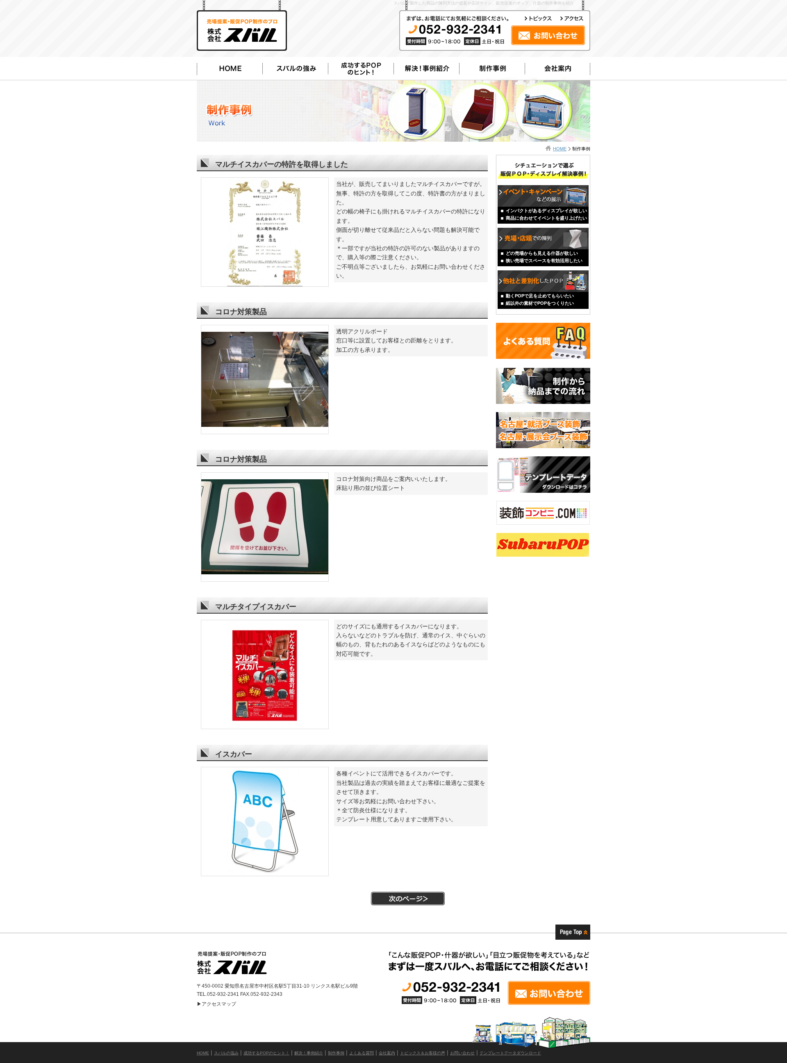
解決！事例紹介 (308, 1053)
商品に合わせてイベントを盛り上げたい (546, 217)
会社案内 (387, 1053)
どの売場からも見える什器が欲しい (542, 253)
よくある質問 (361, 1053)
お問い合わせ (462, 1053)
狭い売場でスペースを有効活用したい (544, 260)
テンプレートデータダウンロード (510, 1053)
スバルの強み (226, 1053)
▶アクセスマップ (216, 1004)
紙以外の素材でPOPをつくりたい (540, 303)
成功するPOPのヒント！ (266, 1053)
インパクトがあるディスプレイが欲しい (546, 210)
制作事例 (336, 1053)
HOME (559, 148)
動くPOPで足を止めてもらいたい (540, 295)
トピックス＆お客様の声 (422, 1053)
